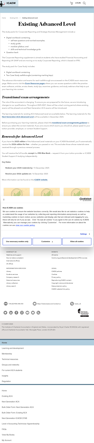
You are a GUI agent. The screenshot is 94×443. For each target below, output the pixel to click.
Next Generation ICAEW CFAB (14, 418)
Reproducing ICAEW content (61, 280)
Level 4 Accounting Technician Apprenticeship (20, 423)
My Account (6, 440)
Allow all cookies (77, 241)
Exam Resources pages (35, 83)
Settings (83, 234)
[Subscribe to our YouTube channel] (27, 312)
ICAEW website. (41, 180)
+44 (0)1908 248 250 (15, 304)
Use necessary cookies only (17, 241)
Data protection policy (59, 286)
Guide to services (12, 274)
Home (4, 18)
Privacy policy (56, 277)
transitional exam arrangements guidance (69, 123)
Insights (5, 375)
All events (55, 255)
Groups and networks (10, 364)
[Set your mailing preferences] (33, 312)
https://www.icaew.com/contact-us (49, 304)
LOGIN (78, 3)
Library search (11, 286)
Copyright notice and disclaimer (62, 283)
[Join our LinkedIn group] (11, 312)
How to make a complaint (14, 258)
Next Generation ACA (10, 401)
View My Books (8, 434)
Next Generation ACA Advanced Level (18, 117)
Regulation (6, 381)
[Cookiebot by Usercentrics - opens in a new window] (81, 199)
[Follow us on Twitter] (5, 312)
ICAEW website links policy (61, 289)
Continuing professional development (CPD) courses (69, 258)
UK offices (9, 264)
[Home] (9, 3)
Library (8, 271)
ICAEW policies (57, 271)
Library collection (12, 283)
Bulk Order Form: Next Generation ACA (18, 407)
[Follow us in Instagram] (22, 312)
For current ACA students (12, 370)
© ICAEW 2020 (7, 324)
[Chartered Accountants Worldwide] (83, 313)
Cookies (54, 274)
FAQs (4, 429)
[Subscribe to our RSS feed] (38, 312)
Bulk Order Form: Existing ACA (14, 412)
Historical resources (13, 280)
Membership (7, 353)
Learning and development (13, 348)
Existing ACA (14, 18)
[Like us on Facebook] (16, 312)
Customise (45, 241)
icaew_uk (78, 304)
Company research (12, 277)
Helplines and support (13, 255)
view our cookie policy (25, 225)
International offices (13, 261)
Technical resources (10, 359)
